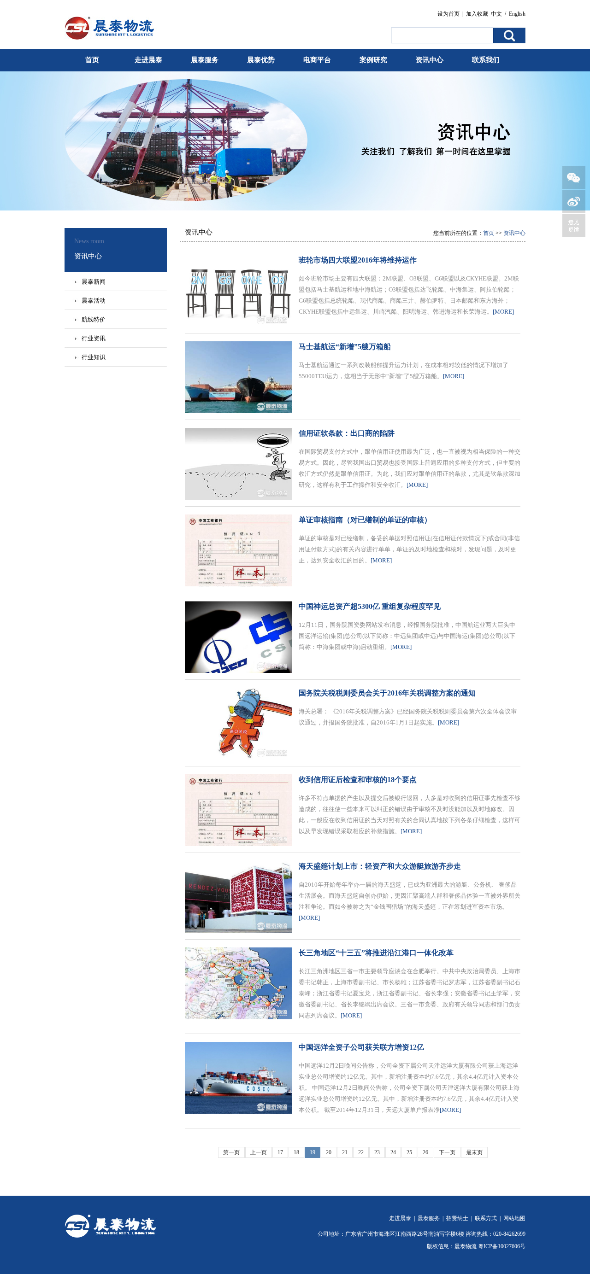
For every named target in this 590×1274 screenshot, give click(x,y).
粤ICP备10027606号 (501, 1246)
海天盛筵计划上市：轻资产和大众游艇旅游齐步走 (380, 866)
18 (296, 1152)
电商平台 (317, 60)
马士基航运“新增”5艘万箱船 (345, 347)
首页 (92, 60)
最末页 (474, 1152)
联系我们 (486, 60)
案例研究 (373, 60)
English (517, 14)
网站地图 (514, 1218)
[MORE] (503, 311)
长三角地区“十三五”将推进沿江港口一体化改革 (376, 953)
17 (280, 1152)
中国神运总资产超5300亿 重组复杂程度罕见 (370, 606)
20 (328, 1152)
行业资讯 (94, 338)
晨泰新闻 (94, 281)
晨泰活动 (94, 300)
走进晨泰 (148, 60)
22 (361, 1152)
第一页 (231, 1152)
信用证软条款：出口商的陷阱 (347, 433)
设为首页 (448, 14)
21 (345, 1152)
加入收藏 (477, 14)
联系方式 (486, 1218)
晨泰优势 (261, 60)
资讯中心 (429, 60)
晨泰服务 (204, 60)
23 (377, 1152)
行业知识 (94, 357)
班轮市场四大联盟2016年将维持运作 (358, 260)
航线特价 (94, 319)
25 (409, 1152)
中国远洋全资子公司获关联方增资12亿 (361, 1047)
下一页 (447, 1152)
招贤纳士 (457, 1218)
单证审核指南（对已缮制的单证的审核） (365, 520)
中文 (496, 14)
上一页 (258, 1152)
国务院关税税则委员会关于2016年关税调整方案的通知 (387, 693)
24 (393, 1152)
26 (425, 1152)
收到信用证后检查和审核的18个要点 (358, 779)
